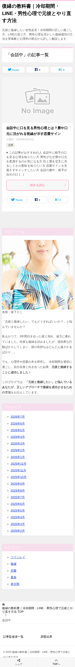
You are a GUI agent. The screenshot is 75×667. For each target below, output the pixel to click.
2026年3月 (18, 443)
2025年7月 (18, 497)
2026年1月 (18, 457)
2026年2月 (18, 450)
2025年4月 (18, 517)
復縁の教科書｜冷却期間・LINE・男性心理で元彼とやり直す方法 (36, 13)
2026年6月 (18, 423)
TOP (37, 609)
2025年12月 (18, 463)
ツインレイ (18, 557)
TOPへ (56, 664)
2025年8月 (18, 490)
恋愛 (10, 145)
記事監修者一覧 (13, 636)
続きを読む (37, 185)
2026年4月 (18, 436)
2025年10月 (18, 477)
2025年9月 (18, 483)
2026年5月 (18, 430)
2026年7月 (18, 416)
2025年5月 (18, 510)
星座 (13, 577)
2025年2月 (18, 530)
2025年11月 (18, 470)
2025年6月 (18, 504)
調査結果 (46, 636)
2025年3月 (18, 524)
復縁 (13, 563)
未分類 (15, 584)
